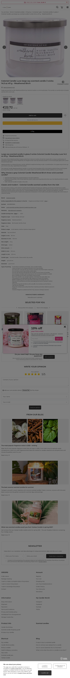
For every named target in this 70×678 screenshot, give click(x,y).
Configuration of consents (60, 666)
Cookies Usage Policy (16, 668)
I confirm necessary (45, 666)
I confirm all (44, 673)
